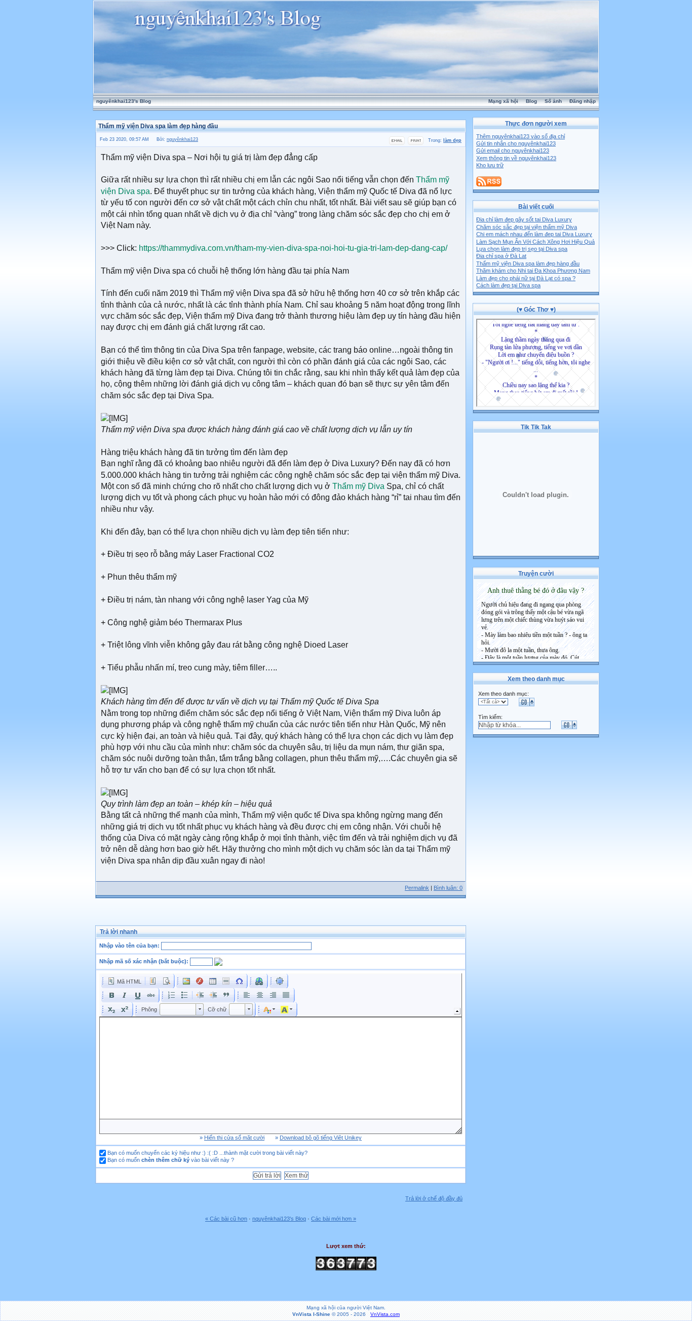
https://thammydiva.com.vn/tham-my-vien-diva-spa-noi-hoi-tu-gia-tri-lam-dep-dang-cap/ (293, 248)
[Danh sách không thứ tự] (184, 995)
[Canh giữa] (259, 995)
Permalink (417, 888)
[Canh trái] (246, 995)
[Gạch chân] (137, 995)
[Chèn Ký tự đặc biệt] (239, 981)
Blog (531, 101)
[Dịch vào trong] (213, 995)
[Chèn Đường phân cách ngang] (226, 981)
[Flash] (199, 981)
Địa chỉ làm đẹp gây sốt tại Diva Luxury (524, 219)
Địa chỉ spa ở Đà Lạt (501, 256)
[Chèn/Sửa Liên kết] (259, 981)
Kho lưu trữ (490, 165)
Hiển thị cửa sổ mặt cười (234, 1138)
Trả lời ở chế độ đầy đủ (434, 1198)
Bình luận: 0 (448, 888)
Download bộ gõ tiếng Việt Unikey (321, 1138)
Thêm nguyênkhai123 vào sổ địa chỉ (520, 136)
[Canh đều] (286, 995)
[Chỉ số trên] (124, 1009)
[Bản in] (416, 143)
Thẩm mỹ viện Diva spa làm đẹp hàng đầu (528, 263)
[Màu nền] (286, 1009)
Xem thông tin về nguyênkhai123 (516, 158)
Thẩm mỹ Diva (358, 486)
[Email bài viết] (397, 143)
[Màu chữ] (269, 1009)
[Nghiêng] (124, 995)
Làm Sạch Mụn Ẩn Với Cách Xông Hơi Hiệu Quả (535, 242)
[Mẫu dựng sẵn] (153, 981)
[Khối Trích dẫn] (226, 995)
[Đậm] (111, 995)
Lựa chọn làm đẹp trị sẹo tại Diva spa (521, 249)
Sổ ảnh (553, 101)
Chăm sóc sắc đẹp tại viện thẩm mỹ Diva (526, 227)
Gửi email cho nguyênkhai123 (512, 150)
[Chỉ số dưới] (111, 1009)
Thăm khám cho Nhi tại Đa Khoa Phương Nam (533, 271)
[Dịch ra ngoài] (200, 995)
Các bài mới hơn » (333, 1219)
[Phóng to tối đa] (279, 981)
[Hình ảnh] (186, 981)
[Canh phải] (273, 995)
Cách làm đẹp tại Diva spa (508, 285)
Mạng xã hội (503, 101)
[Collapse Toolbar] (457, 1011)
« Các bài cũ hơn (226, 1219)
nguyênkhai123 (182, 139)
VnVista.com (385, 1314)
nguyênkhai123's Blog (123, 101)
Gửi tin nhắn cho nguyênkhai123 (516, 143)
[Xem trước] (166, 981)
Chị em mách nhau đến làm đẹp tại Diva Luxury (534, 234)
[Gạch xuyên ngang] (151, 995)
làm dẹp (452, 140)
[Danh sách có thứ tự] (171, 995)
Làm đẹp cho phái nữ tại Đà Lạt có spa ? (525, 278)
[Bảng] (212, 981)
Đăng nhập (582, 101)
